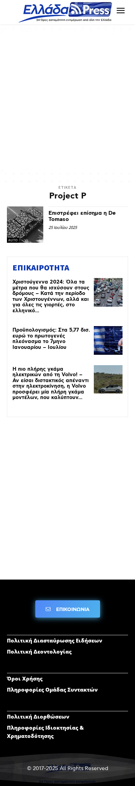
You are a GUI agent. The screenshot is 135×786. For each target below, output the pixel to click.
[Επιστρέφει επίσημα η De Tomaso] (25, 224)
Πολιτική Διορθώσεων (38, 716)
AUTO (13, 240)
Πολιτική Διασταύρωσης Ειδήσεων (54, 640)
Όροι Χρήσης (25, 678)
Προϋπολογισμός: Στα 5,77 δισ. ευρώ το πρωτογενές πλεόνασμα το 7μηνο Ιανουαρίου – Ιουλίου (51, 339)
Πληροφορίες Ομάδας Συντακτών (52, 689)
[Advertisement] (67, 102)
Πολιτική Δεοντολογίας (39, 651)
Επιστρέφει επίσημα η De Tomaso (82, 216)
